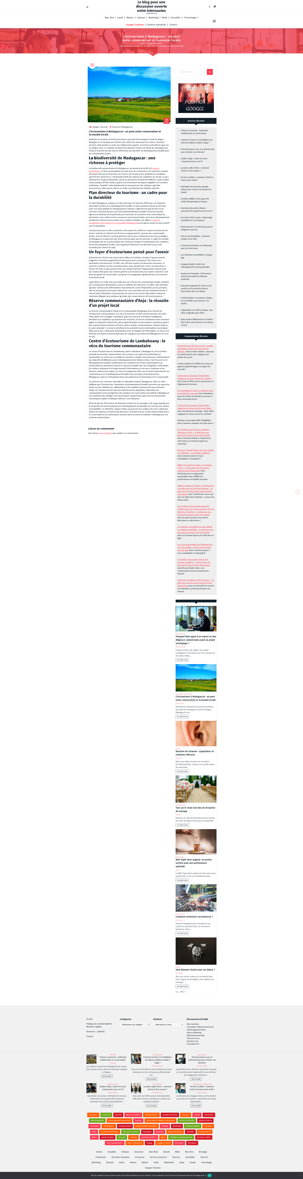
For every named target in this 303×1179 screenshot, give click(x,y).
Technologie (190, 17)
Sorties (193, 1162)
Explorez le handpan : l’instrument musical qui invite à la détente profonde (196, 276)
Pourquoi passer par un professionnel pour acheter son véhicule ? (197, 150)
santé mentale (107, 1137)
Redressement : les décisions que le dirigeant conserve (196, 228)
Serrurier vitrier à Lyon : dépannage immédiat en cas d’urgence (196, 218)
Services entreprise (156, 24)
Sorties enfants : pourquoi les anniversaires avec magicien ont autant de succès (195, 354)
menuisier (208, 1126)
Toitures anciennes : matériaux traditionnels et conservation (194, 131)
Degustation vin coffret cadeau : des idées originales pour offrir (197, 311)
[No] (300, 1175)
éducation (192, 1143)
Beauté (166, 1152)
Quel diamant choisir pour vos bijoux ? (195, 969)
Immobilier (190, 1157)
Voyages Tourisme (135, 24)
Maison (130, 17)
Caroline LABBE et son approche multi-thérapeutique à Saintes (195, 200)
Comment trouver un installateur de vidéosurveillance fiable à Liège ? (196, 141)
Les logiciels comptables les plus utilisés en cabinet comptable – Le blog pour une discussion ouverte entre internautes (195, 530)
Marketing (153, 17)
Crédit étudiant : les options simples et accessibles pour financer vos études (196, 301)
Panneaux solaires (130, 1132)
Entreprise (180, 634)
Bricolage (203, 1152)
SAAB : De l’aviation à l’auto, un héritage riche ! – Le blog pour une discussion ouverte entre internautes (194, 468)
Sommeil (133, 1137)
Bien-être (109, 17)
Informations (108, 1126)
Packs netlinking (194, 1033)
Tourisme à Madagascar (122, 127)
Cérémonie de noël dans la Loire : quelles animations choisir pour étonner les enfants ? (195, 349)
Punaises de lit (205, 1132)
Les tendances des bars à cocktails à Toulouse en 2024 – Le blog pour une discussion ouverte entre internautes (193, 432)
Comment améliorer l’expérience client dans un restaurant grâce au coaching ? (194, 441)
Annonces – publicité (95, 1031)
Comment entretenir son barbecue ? (194, 916)
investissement (125, 1126)
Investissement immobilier (146, 1126)
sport (163, 1137)
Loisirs (122, 1162)
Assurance (138, 1152)
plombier (190, 1132)
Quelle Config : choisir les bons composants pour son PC (194, 160)
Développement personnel (119, 1120)
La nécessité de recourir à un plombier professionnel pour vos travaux (195, 589)
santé (120, 17)
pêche (94, 1137)
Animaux (125, 1152)
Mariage (165, 1126)
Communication (151, 1115)
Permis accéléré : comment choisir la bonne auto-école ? (197, 178)
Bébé (177, 1152)
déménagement (97, 1120)
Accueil (142, 43)
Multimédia (169, 1162)
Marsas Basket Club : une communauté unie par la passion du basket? (193, 571)
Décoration (208, 1115)
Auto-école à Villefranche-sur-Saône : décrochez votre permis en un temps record (197, 322)
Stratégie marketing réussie (181, 1137)
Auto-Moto (202, 1054)
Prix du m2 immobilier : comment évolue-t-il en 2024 (195, 237)
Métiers (145, 1162)
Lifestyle (180, 914)
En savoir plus (182, 660)
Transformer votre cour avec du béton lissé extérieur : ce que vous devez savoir (195, 497)
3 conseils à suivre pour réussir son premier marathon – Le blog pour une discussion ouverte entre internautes (193, 562)
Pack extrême (193, 1024)
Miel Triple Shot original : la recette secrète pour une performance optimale (194, 863)
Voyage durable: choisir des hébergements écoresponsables (195, 265)
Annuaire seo (192, 1041)
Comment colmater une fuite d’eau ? (198, 423)
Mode (164, 17)
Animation (93, 1115)
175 (181, 992)
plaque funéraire (175, 1132)
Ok (209, 1175)
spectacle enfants (149, 1137)
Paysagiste (147, 1132)
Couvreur (185, 1115)
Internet (141, 17)
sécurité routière (204, 1137)
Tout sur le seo (193, 1038)
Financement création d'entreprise (160, 1120)
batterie (118, 1115)
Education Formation (202, 1084)
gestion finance (205, 1120)
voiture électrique (134, 1143)
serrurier (121, 1137)
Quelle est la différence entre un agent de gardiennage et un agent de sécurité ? (195, 366)
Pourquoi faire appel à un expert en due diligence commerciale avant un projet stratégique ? (196, 640)
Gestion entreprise (186, 1120)
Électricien (179, 1143)
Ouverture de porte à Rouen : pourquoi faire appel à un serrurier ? (197, 209)
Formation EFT (193, 1044)
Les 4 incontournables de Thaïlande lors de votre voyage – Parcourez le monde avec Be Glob (195, 547)
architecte (106, 1115)
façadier (138, 1120)
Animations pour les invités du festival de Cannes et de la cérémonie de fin (195, 396)
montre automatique (109, 1132)
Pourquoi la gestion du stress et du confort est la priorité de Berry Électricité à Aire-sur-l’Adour (196, 289)
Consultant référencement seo (200, 1027)
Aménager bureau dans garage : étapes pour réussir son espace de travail (196, 189)
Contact (173, 24)
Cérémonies (181, 805)
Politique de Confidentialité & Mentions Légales (99, 1025)
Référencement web (196, 1035)
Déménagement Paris (196, 1030)
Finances (176, 1157)
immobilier (94, 1126)
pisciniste (159, 1132)
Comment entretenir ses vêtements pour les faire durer (196, 246)
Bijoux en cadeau (133, 1115)
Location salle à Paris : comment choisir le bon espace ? (195, 169)
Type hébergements (115, 1143)
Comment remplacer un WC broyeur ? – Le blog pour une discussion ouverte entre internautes (195, 583)
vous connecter (105, 433)
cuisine (197, 1115)
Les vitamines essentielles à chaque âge (196, 256)
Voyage (149, 1143)
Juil (166, 121)
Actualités (176, 17)
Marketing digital (193, 1126)
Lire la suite (106, 1076)
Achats (99, 1152)
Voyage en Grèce (163, 1143)
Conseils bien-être (170, 1115)
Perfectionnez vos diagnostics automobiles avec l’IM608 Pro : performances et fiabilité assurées (192, 476)
